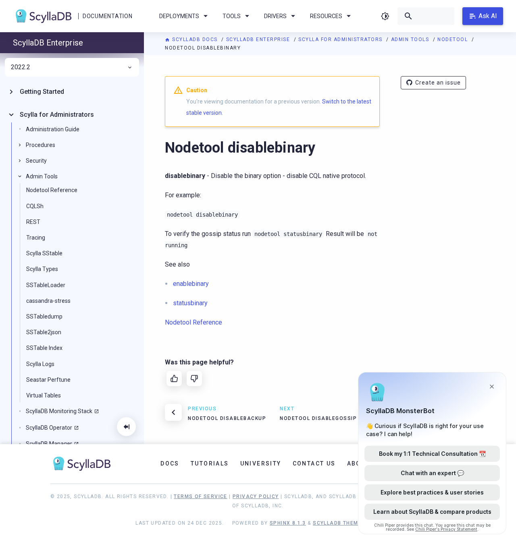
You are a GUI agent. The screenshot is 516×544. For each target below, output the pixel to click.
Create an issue (438, 82)
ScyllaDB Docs (195, 39)
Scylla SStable (44, 253)
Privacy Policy (256, 496)
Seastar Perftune (48, 379)
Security (36, 160)
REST (33, 222)
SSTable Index (44, 348)
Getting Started (42, 91)
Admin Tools (411, 39)
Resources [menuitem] (326, 16)
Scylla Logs (40, 364)
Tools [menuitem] (232, 16)
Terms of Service (200, 496)
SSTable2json (43, 332)
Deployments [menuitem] (179, 16)
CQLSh (35, 206)
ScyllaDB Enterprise (259, 39)
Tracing (35, 237)
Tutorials (210, 463)
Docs (169, 463)
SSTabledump (44, 316)
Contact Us (314, 463)
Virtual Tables (43, 395)
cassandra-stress (48, 301)
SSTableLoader (45, 285)
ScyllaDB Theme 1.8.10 (346, 523)
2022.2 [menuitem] (20, 67)
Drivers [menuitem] (275, 16)
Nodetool (453, 39)
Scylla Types (42, 269)
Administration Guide (52, 129)
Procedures (40, 145)
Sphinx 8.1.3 (288, 523)
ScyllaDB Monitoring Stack (59, 411)
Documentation (107, 16)
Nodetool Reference (51, 190)
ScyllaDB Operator (49, 427)
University (260, 463)
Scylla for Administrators (341, 39)
